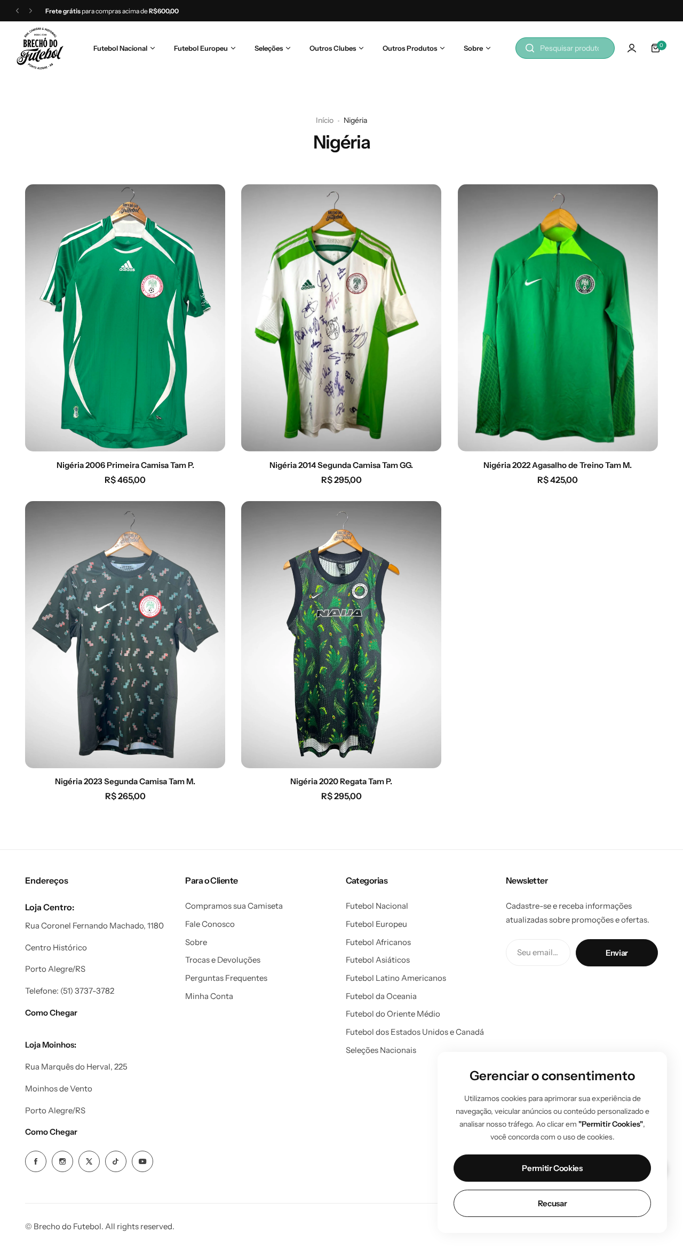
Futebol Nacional (377, 906)
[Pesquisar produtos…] (530, 48)
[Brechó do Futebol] (40, 48)
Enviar (617, 953)
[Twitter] (89, 1161)
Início (324, 120)
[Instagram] (62, 1161)
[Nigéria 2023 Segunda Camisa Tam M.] (125, 634)
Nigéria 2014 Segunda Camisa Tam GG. (341, 465)
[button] (17, 11)
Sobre (196, 942)
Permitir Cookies (552, 1168)
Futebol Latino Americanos (396, 978)
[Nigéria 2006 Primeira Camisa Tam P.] (125, 317)
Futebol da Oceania (381, 996)
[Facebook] (35, 1161)
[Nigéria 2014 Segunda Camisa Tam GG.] (341, 317)
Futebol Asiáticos (378, 960)
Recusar (552, 1203)
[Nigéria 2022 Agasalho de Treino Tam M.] (558, 317)
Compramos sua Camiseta (234, 906)
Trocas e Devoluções (222, 960)
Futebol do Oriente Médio (393, 1014)
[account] (632, 48)
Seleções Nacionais (381, 1050)
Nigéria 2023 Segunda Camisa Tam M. (125, 781)
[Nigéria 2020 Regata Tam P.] (341, 634)
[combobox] (565, 48)
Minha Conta (209, 996)
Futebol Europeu (376, 924)
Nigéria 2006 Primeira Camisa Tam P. (125, 465)
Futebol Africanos (378, 942)
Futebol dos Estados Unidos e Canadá (415, 1032)
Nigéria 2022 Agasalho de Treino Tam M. (557, 465)
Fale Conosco (210, 924)
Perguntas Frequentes (226, 978)
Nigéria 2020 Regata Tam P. (341, 781)
